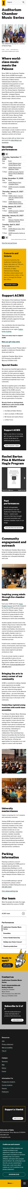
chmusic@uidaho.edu (17, 664)
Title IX (4, 1051)
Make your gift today (12, 445)
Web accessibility (7, 1047)
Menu (10, 1183)
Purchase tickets (11, 284)
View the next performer (9, 243)
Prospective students (8, 1082)
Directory (5, 1061)
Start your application (7, 965)
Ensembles (7, 933)
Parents (4, 1088)
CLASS (7, 49)
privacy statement (8, 1169)
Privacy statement (7, 1044)
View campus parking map (10, 891)
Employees (5, 1092)
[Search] (23, 2)
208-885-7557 (6, 666)
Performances (14, 49)
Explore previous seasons (13, 527)
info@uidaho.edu (5, 1137)
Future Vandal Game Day (11, 937)
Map (3, 1065)
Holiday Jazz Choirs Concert (12, 942)
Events (4, 1071)
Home (3, 49)
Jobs (3, 1041)
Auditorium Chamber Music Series (12, 928)
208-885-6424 (7, 887)
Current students (7, 1085)
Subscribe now (17, 1020)
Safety (4, 1068)
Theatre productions (10, 946)
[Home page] (3, 3)
